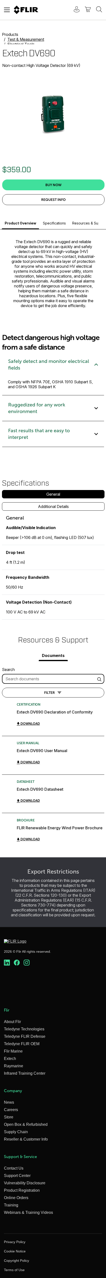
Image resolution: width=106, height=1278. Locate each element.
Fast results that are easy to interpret (39, 434)
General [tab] (53, 494)
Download (30, 724)
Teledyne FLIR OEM (21, 1044)
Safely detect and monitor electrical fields (48, 364)
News (9, 1102)
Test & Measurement (25, 39)
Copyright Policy (16, 1261)
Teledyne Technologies (24, 1029)
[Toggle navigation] (7, 10)
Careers (11, 1110)
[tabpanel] (53, 567)
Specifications (54, 223)
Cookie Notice (15, 1251)
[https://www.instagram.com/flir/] (27, 962)
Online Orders (16, 1198)
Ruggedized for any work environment (36, 408)
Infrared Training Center (24, 1073)
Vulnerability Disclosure (24, 1183)
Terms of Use (14, 1270)
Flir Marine (13, 1051)
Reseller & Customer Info (26, 1139)
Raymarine (13, 1066)
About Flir (12, 1022)
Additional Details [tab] (53, 506)
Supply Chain (16, 1132)
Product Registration (22, 1190)
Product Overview (20, 223)
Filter (49, 693)
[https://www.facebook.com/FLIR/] (17, 962)
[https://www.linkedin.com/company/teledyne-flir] (7, 962)
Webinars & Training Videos (28, 1212)
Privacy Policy (14, 1242)
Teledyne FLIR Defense (24, 1036)
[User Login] (74, 10)
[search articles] (100, 679)
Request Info (53, 200)
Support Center (17, 1176)
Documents (53, 655)
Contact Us (13, 1168)
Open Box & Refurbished (26, 1124)
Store (8, 1117)
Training (11, 1205)
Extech (10, 1058)
